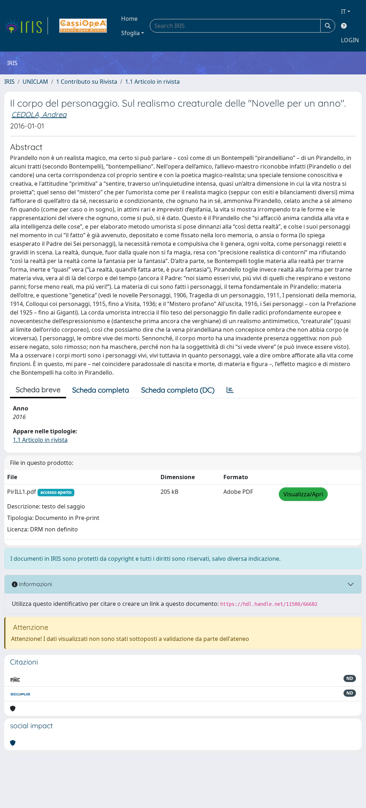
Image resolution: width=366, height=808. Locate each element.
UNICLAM (35, 82)
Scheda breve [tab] (38, 389)
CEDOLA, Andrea (38, 114)
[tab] (230, 390)
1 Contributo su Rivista (86, 82)
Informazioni (35, 584)
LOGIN (350, 40)
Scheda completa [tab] (100, 389)
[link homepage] (26, 25)
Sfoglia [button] (130, 33)
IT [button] (343, 11)
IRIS (9, 82)
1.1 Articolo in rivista (152, 82)
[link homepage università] (83, 25)
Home (129, 19)
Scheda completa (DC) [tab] (177, 389)
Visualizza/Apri (303, 494)
